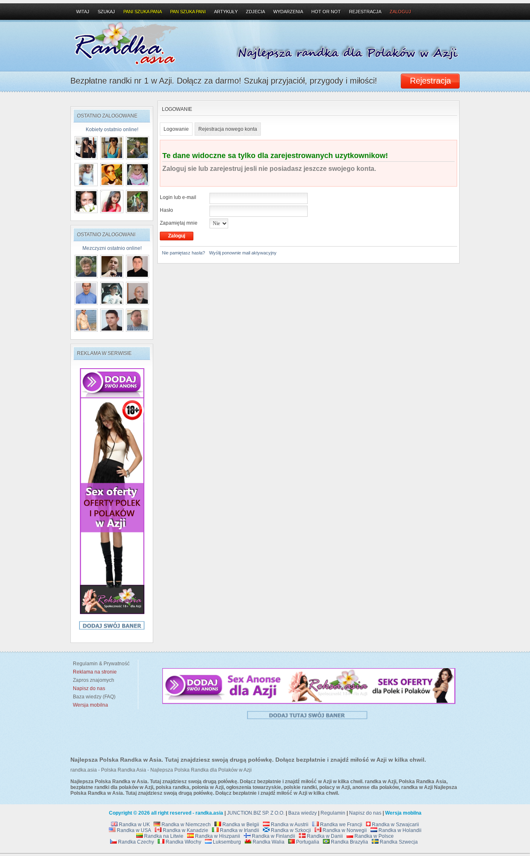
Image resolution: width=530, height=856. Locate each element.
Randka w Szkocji (290, 830)
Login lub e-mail (178, 197)
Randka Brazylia (349, 842)
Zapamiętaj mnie (179, 223)
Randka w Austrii (289, 824)
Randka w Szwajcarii (395, 824)
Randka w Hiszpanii (217, 836)
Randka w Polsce (373, 836)
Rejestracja (365, 11)
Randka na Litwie (163, 836)
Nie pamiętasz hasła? (183, 252)
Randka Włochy (182, 842)
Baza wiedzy (302, 813)
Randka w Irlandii (239, 830)
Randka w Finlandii (273, 836)
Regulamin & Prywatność (100, 664)
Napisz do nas (365, 813)
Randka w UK (134, 824)
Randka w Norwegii (344, 830)
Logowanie (176, 129)
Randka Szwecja (398, 842)
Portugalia (307, 842)
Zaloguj (400, 11)
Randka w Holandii (399, 830)
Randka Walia (267, 842)
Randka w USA (133, 830)
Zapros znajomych (93, 680)
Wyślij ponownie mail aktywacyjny (243, 252)
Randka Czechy (135, 842)
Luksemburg (226, 842)
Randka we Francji (340, 824)
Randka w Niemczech (185, 824)
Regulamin (332, 813)
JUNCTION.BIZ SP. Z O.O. (255, 813)
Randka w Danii (324, 836)
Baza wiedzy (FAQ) (93, 697)
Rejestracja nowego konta (227, 129)
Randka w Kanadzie (184, 830)
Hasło (166, 210)
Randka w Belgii (240, 824)
